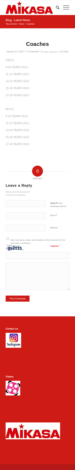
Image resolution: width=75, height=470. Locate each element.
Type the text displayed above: (58, 204)
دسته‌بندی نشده (51, 51)
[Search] (55, 7)
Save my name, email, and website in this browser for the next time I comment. (38, 241)
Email (53, 215)
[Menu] (64, 7)
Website (54, 228)
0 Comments (32, 51)
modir (66, 51)
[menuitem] (55, 7)
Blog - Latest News (18, 20)
